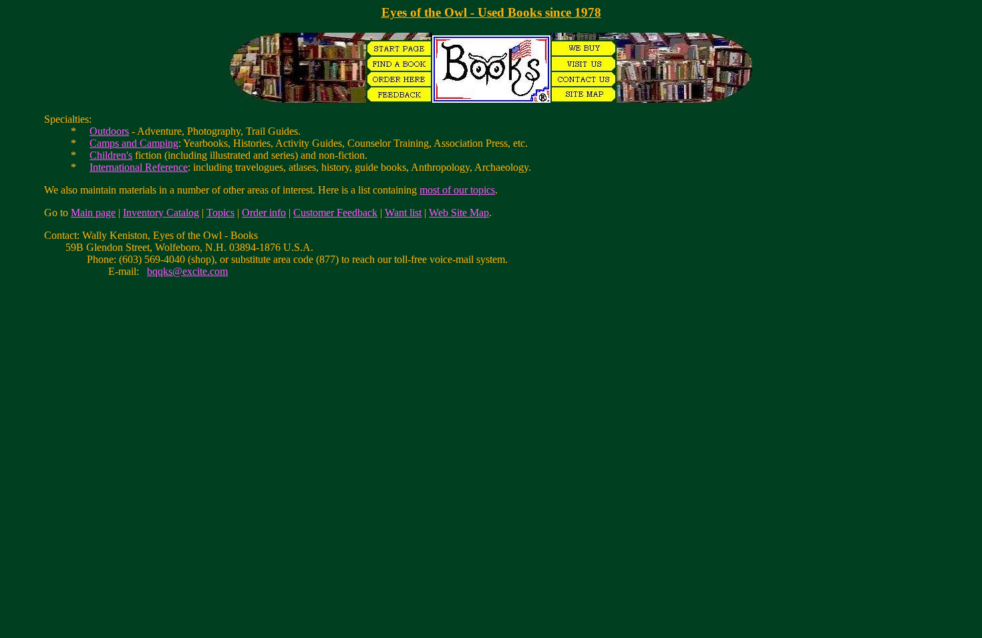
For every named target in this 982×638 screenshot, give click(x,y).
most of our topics (457, 190)
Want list (403, 212)
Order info (264, 212)
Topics (220, 212)
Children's (111, 155)
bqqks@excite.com (187, 271)
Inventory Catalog (161, 212)
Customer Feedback (335, 212)
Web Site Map (459, 212)
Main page (93, 212)
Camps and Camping (134, 143)
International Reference (139, 167)
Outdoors (109, 131)
